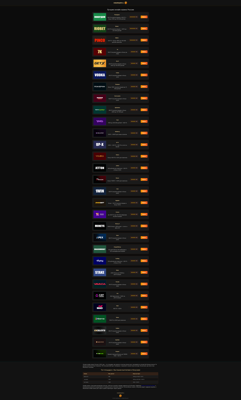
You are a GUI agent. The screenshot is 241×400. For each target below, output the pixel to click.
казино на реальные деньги (148, 385)
